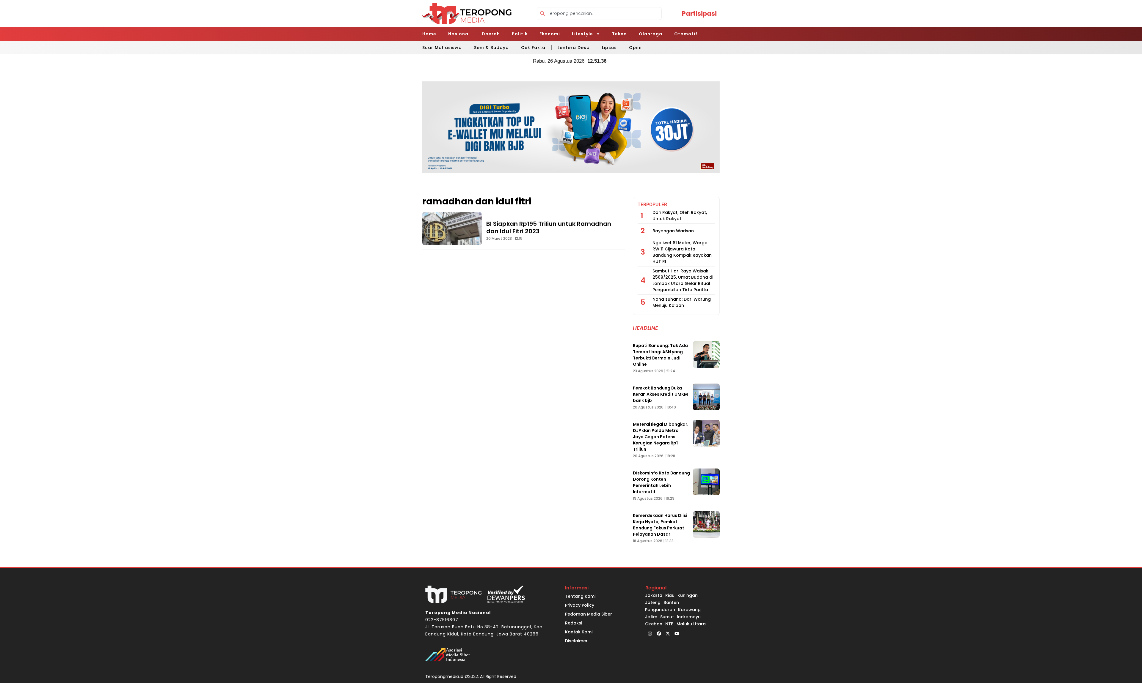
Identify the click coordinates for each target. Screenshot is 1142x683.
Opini (635, 48)
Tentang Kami (580, 596)
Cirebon (653, 624)
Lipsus (609, 48)
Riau (669, 595)
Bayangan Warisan (673, 231)
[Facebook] (658, 633)
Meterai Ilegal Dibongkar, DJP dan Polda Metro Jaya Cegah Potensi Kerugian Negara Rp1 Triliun (660, 436)
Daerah (491, 34)
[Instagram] (649, 633)
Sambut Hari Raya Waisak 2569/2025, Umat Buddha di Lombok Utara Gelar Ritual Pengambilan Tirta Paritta (682, 280)
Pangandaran (660, 610)
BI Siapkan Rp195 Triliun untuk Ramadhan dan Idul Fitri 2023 (548, 227)
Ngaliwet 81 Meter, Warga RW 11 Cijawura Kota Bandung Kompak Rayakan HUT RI (682, 252)
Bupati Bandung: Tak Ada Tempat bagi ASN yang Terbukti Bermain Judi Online (660, 355)
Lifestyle (582, 34)
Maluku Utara (691, 624)
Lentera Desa (574, 48)
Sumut (667, 617)
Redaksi (573, 623)
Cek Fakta (533, 48)
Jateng (653, 602)
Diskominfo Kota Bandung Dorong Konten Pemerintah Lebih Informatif (661, 482)
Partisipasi (699, 13)
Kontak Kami (578, 632)
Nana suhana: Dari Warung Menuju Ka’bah (681, 302)
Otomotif (685, 34)
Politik (520, 34)
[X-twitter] (667, 633)
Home (429, 34)
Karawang (689, 610)
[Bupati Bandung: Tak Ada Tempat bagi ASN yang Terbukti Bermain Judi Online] (706, 354)
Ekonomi (549, 34)
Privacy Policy (579, 605)
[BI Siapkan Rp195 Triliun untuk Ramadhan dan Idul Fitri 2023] (452, 228)
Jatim (651, 617)
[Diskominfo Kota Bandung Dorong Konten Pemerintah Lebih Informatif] (706, 482)
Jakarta (653, 595)
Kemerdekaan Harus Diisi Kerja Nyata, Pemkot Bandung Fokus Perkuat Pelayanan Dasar (660, 524)
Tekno (619, 34)
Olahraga (650, 34)
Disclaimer (576, 641)
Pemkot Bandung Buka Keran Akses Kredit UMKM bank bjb (660, 394)
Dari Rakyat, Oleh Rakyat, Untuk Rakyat (679, 215)
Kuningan (687, 595)
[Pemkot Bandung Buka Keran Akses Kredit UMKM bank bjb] (706, 397)
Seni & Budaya (491, 48)
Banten (671, 602)
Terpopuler (652, 204)
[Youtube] (676, 633)
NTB (669, 624)
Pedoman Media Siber (588, 614)
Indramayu (689, 617)
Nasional (459, 34)
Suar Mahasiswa (442, 48)
